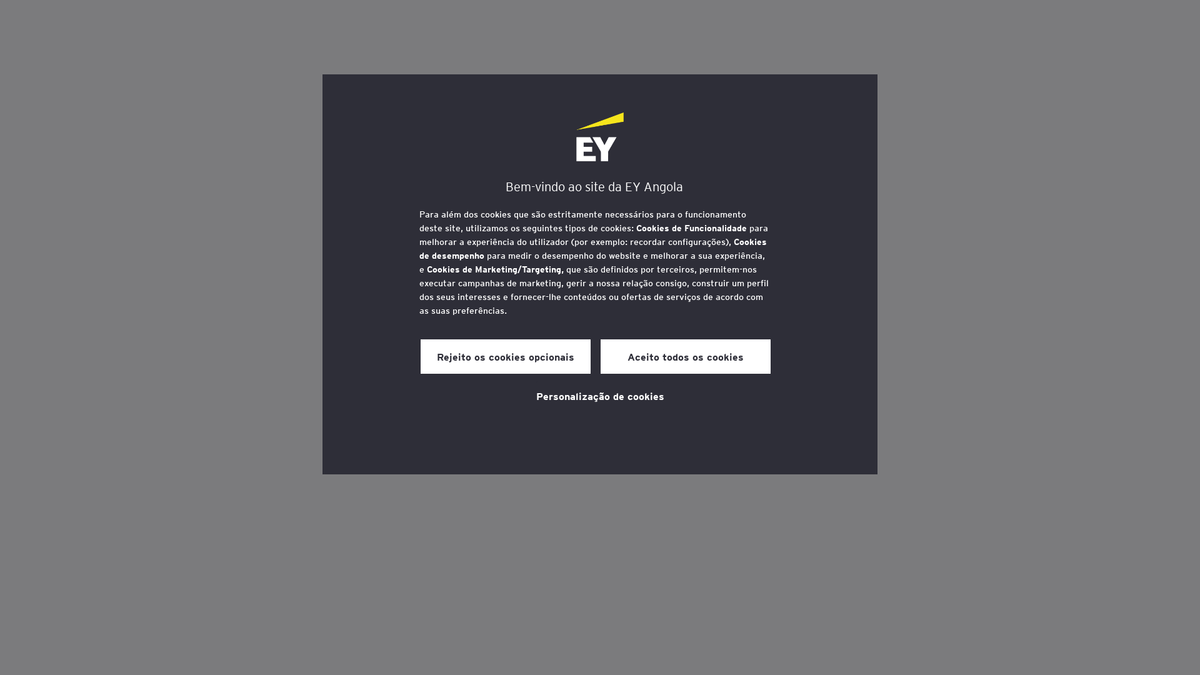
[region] (600, 274)
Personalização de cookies (600, 395)
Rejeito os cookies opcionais (505, 356)
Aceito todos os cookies (686, 356)
